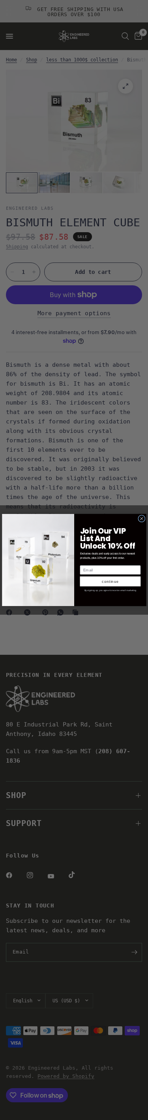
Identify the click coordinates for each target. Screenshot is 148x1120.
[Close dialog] (141, 519)
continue (110, 581)
